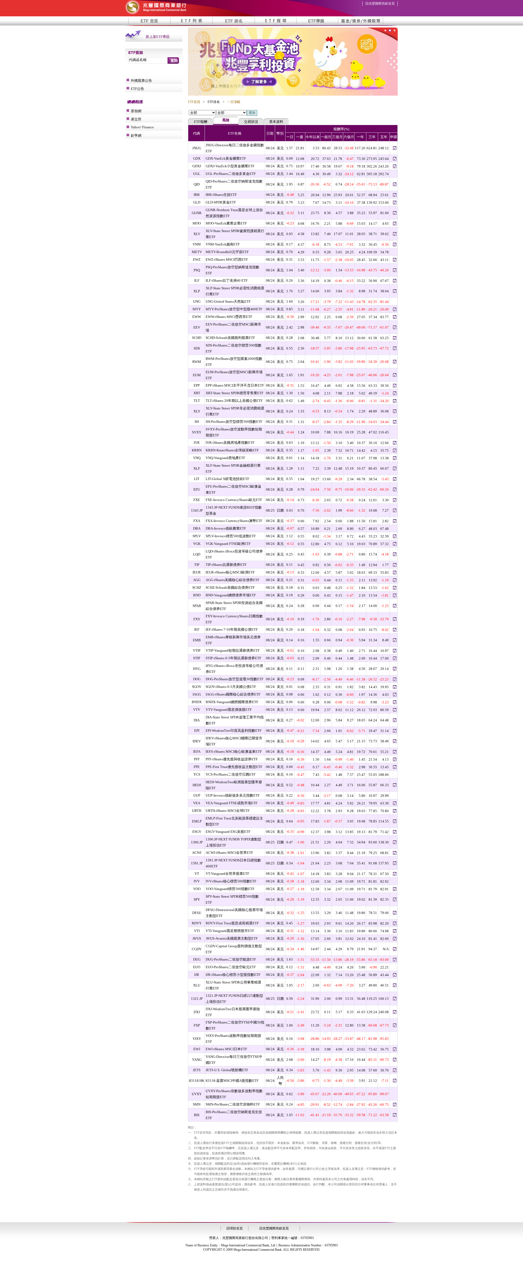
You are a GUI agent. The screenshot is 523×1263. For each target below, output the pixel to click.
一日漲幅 (233, 102)
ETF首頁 (194, 102)
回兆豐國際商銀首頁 (380, 3)
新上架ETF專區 (158, 37)
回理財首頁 (234, 1228)
